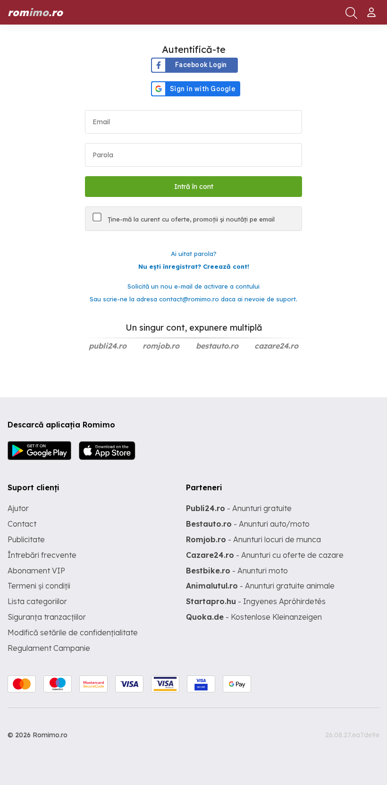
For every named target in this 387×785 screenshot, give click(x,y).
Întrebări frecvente (42, 555)
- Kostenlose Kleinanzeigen (254, 617)
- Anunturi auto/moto (248, 524)
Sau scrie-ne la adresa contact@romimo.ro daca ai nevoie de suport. (193, 299)
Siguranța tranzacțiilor (47, 617)
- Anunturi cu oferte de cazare (265, 555)
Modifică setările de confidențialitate (73, 632)
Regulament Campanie (49, 648)
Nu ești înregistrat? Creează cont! (193, 266)
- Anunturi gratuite (239, 508)
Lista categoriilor (37, 601)
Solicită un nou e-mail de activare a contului (193, 286)
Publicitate (26, 539)
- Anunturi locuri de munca (253, 539)
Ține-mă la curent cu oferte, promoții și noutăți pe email (190, 219)
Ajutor (18, 508)
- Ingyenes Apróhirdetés (256, 601)
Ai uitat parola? (194, 253)
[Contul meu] (372, 8)
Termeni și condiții (39, 585)
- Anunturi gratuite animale (260, 585)
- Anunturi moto (237, 570)
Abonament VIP (36, 570)
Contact (22, 524)
